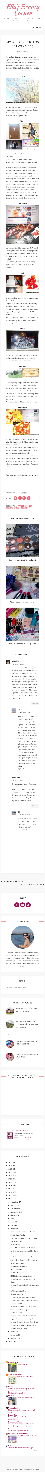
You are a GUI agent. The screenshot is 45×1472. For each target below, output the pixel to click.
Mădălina (15, 661)
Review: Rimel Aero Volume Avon (23, 1297)
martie (12, 1331)
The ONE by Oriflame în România (22, 1247)
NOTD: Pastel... (16, 1244)
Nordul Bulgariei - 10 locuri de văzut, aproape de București (27, 1024)
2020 (10, 1179)
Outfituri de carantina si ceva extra (26, 1436)
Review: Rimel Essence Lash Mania (23, 1231)
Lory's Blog (12, 1415)
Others (9, 508)
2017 (10, 1189)
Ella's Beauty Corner (22, 9)
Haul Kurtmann (16, 1269)
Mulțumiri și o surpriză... (19, 1266)
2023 (10, 1169)
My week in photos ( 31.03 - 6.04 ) (23, 1306)
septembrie (14, 1212)
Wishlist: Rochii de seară (19, 1273)
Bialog (10, 1386)
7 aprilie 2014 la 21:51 (18, 664)
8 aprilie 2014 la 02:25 (18, 780)
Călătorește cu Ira (15, 1445)
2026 (10, 1162)
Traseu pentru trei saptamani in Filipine (21, 1447)
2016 (10, 1192)
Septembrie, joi (14, 1428)
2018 (10, 1185)
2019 (10, 1182)
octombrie (14, 1208)
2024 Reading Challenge (20, 1130)
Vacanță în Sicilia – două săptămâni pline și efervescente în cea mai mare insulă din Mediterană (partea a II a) (22, 1390)
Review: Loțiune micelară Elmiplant (23, 1315)
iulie (12, 1218)
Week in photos (22, 508)
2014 (10, 1199)
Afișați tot (36, 1450)
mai (11, 1225)
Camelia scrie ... (14, 1362)
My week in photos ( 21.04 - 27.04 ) (23, 1238)
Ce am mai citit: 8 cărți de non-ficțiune (25, 1399)
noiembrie (14, 1205)
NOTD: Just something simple (21, 1276)
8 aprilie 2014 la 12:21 (24, 815)
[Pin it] (28, 498)
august (12, 1215)
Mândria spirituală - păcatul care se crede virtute (21, 1411)
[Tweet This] (15, 498)
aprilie (12, 1228)
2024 (10, 1165)
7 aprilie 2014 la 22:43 (24, 712)
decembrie (14, 1202)
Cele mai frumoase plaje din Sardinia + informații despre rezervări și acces (21, 1425)
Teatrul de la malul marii (25, 1376)
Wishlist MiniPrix (16, 1294)
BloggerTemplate (34, 1469)
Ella (19, 709)
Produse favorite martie (18, 1328)
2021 (10, 1175)
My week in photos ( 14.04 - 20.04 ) (23, 1260)
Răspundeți (35, 703)
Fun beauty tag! (16, 1241)
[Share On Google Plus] (24, 498)
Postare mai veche (31, 884)
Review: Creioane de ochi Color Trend (24, 1322)
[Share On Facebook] (20, 498)
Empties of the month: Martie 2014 (23, 1325)
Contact (10, 1034)
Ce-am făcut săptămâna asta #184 (19, 1430)
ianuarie (13, 1338)
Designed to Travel (15, 1422)
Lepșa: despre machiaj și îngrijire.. (22, 1319)
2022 (10, 1172)
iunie (12, 1222)
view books (30, 1142)
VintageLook (13, 1408)
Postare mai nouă (13, 882)
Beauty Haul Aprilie (17, 1235)
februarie (13, 1335)
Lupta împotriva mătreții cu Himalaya (24, 1257)
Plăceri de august (22, 1364)
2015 (10, 1195)
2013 (10, 1341)
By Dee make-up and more (18, 1433)
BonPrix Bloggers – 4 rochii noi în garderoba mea (19, 1418)
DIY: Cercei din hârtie (18, 1291)
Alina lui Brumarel (15, 1374)
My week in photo (25, 506)
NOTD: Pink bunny (17, 1263)
